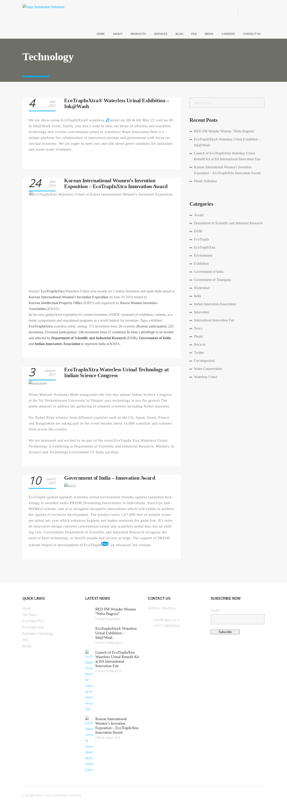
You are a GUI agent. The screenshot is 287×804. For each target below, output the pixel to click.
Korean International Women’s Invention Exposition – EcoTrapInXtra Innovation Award (115, 183)
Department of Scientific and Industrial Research (228, 223)
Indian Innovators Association (215, 304)
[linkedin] (261, 13)
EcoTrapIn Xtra (32, 627)
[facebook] (246, 13)
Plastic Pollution (205, 181)
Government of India (209, 272)
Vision (26, 608)
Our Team (29, 614)
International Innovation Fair (214, 320)
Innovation (201, 312)
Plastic (198, 336)
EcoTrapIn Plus (32, 621)
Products (138, 34)
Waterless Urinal (205, 377)
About (117, 34)
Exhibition (201, 263)
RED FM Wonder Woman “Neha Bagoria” (224, 131)
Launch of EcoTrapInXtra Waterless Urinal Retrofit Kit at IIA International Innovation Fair (117, 659)
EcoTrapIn (201, 239)
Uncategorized (204, 361)
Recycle (199, 344)
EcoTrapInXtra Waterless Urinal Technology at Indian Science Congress (116, 372)
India (197, 296)
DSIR (198, 231)
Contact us (252, 34)
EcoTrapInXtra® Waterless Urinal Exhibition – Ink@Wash (116, 633)
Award (199, 215)
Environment (203, 255)
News (198, 328)
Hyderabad (202, 288)
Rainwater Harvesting (37, 633)
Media (209, 34)
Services (160, 34)
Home (101, 34)
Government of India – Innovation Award (109, 478)
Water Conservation (208, 369)
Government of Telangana (212, 280)
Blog (179, 34)
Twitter (199, 352)
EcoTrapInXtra (204, 247)
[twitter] (253, 13)
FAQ (194, 34)
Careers (228, 34)
